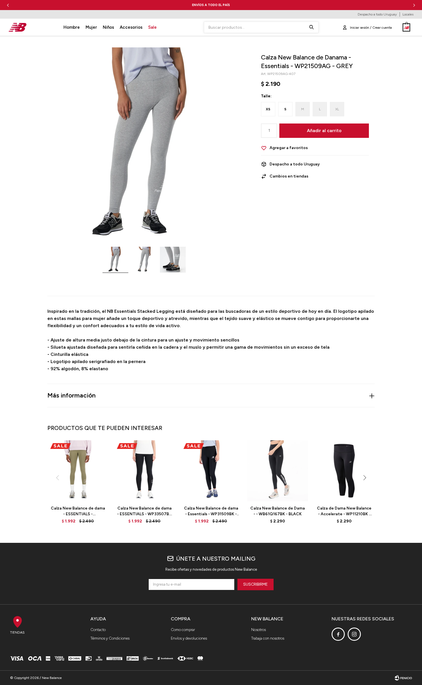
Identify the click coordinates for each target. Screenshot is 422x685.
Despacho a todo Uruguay (377, 14)
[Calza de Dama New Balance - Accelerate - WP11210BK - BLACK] (344, 470)
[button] (414, 5)
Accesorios (131, 27)
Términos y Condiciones (109, 638)
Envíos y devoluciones (189, 638)
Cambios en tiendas (289, 176)
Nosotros (258, 630)
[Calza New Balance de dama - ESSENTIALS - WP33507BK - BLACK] (144, 470)
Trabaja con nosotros (267, 638)
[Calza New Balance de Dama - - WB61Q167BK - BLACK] (277, 470)
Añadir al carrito (324, 130)
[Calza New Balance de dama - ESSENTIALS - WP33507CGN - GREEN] (77, 470)
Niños (108, 27)
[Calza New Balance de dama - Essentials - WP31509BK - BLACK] (211, 470)
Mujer (91, 27)
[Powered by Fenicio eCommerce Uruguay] (403, 678)
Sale (152, 27)
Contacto (98, 630)
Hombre (71, 27)
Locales (407, 14)
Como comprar (183, 630)
